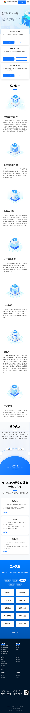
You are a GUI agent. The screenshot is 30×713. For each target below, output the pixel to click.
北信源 (17, 677)
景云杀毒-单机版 (4, 651)
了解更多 (5, 25)
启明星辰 (18, 675)
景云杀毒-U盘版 (4, 653)
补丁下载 (3, 669)
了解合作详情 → (15, 632)
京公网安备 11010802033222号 (15, 710)
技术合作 (18, 661)
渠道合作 (18, 659)
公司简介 (3, 675)
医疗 (17, 649)
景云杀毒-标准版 (4, 645)
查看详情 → (5, 512)
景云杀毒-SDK (4, 649)
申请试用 (22, 2)
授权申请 (3, 661)
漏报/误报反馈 (4, 663)
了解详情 (21, 42)
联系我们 (3, 677)
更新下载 (3, 659)
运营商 (17, 645)
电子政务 (18, 647)
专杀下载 (3, 667)
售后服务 (3, 665)
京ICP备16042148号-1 (15, 708)
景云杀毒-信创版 (4, 647)
